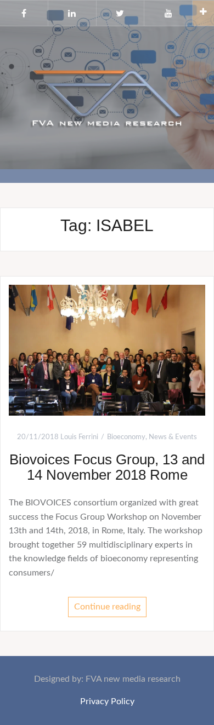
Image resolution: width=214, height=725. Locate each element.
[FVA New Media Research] (107, 97)
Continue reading (107, 606)
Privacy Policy (107, 701)
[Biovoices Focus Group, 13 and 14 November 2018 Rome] (107, 350)
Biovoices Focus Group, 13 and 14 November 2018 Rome (107, 467)
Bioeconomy (126, 437)
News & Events (173, 437)
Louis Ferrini (79, 437)
